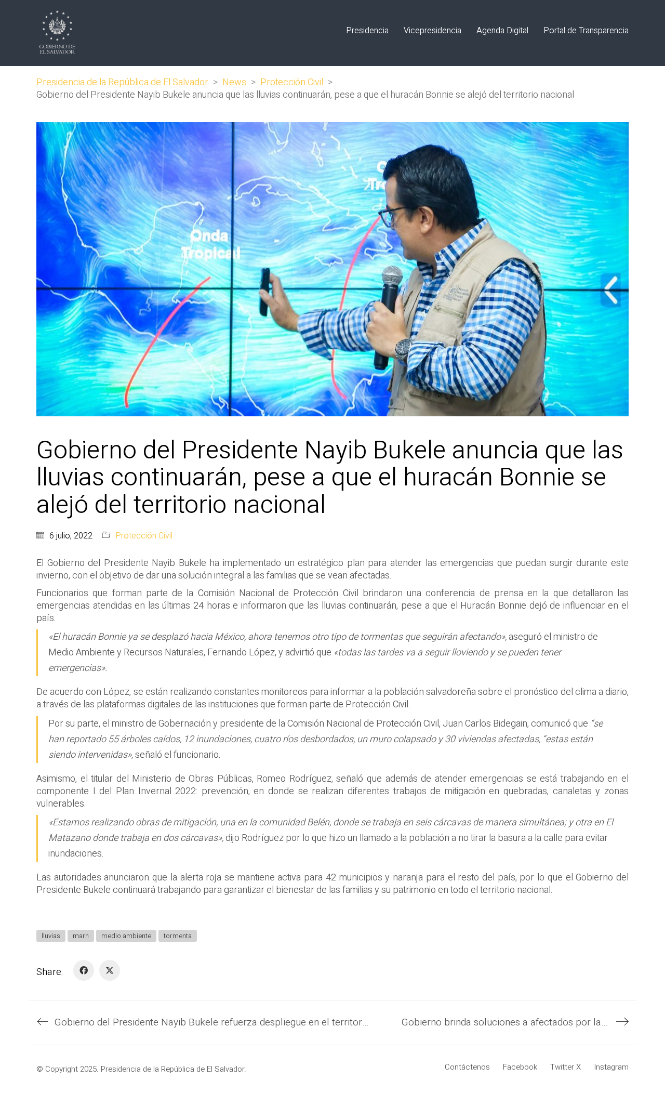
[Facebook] (83, 970)
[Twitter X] (109, 970)
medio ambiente (126, 936)
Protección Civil (143, 536)
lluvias (51, 936)
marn (81, 936)
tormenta (178, 936)
